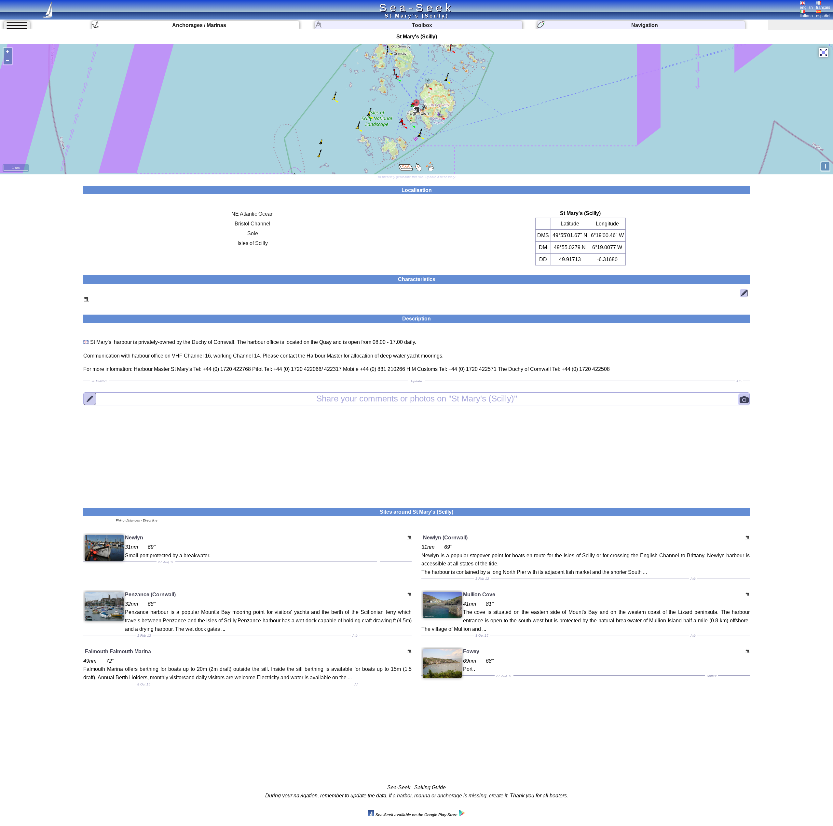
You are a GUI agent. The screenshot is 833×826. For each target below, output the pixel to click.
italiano (806, 16)
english (806, 7)
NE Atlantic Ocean (252, 214)
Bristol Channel (252, 223)
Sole (252, 233)
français (823, 7)
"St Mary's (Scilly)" (416, 398)
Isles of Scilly (253, 243)
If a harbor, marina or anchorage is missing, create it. (449, 795)
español (823, 16)
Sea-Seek (416, 7)
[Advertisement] (416, 452)
